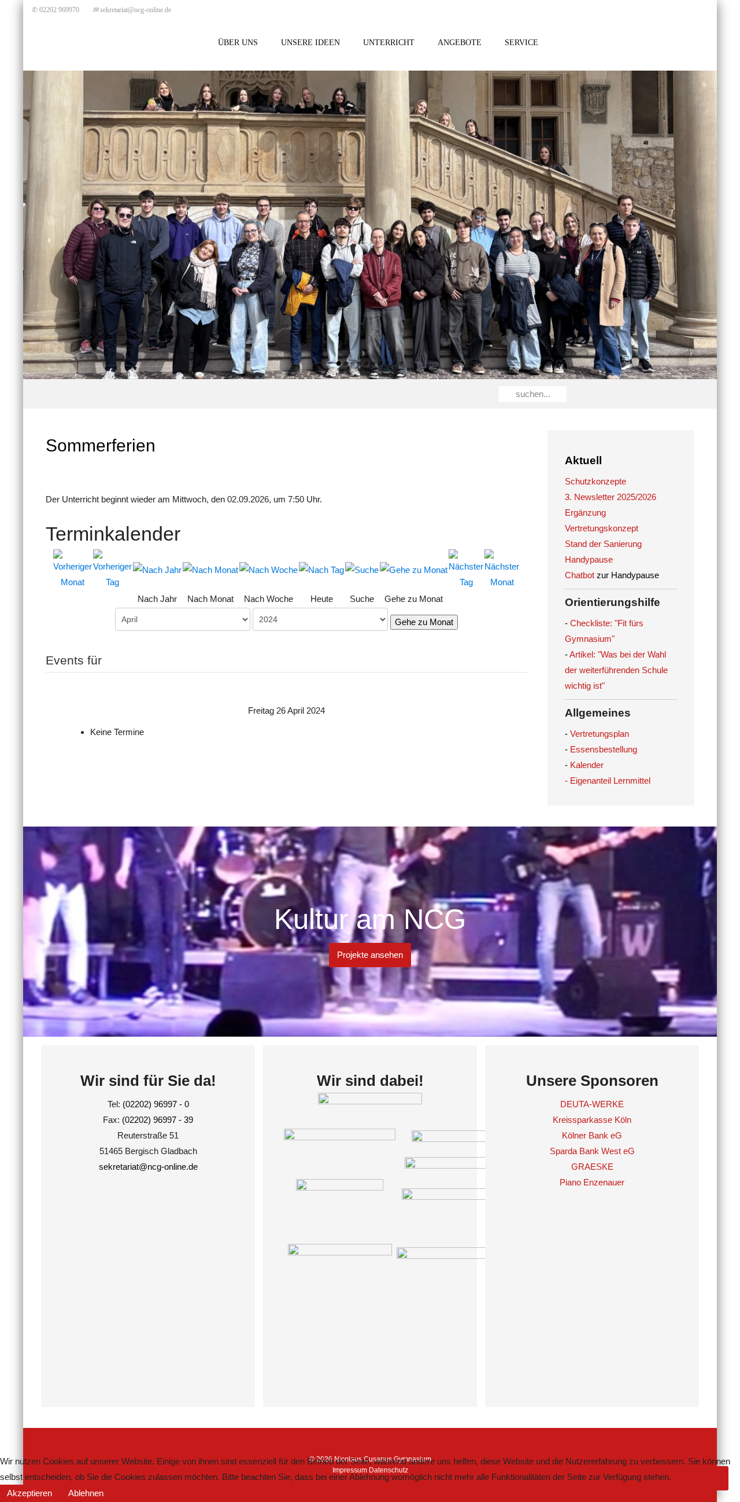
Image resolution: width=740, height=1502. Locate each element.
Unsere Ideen (310, 42)
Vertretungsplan (599, 734)
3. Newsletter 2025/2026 (610, 497)
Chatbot (579, 575)
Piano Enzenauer (592, 1182)
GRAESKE (592, 1167)
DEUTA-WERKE (592, 1104)
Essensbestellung (603, 749)
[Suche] (362, 569)
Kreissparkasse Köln (592, 1120)
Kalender (587, 765)
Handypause (589, 559)
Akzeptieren (29, 1493)
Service (521, 42)
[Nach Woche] (268, 569)
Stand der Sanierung (603, 544)
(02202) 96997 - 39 (157, 1120)
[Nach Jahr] (157, 569)
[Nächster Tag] (466, 569)
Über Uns (238, 42)
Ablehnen (85, 1493)
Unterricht (389, 42)
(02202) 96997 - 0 (156, 1104)
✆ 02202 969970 (55, 10)
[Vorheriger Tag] (112, 569)
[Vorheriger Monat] (72, 569)
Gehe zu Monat (424, 622)
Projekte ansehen (370, 955)
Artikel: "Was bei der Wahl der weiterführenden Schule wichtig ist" (616, 670)
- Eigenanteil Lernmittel (607, 780)
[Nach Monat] (210, 569)
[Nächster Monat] (501, 569)
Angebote (460, 42)
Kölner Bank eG (592, 1135)
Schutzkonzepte (595, 481)
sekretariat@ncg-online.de (131, 10)
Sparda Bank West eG (592, 1151)
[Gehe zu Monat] (413, 569)
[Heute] (321, 569)
